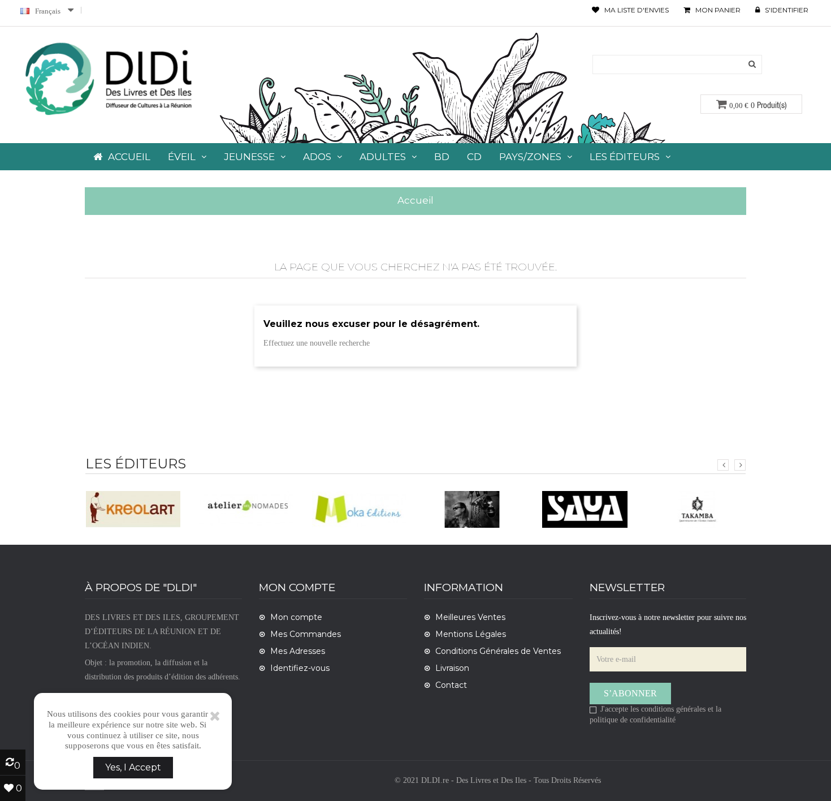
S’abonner (630, 693)
